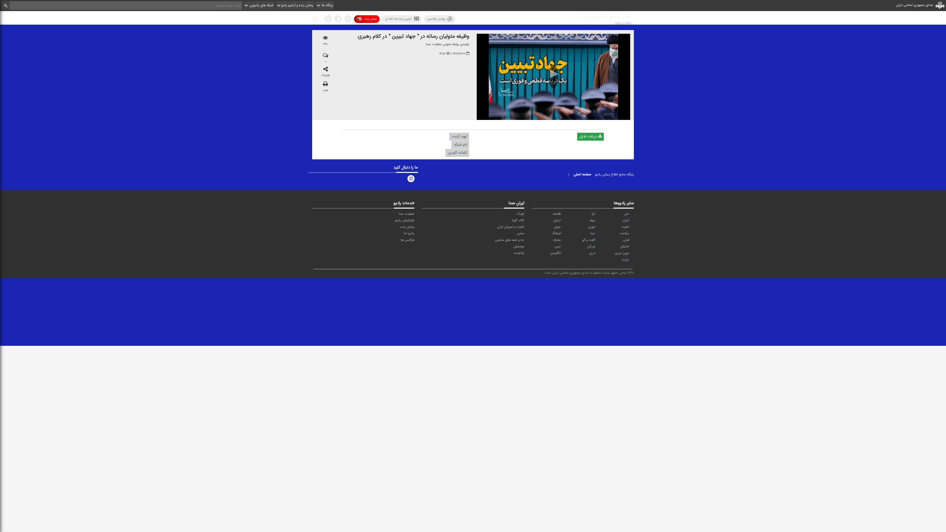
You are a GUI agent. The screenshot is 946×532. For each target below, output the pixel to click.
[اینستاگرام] (348, 20)
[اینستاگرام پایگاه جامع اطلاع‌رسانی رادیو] (411, 179)
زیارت (625, 260)
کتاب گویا (518, 220)
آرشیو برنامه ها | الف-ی (398, 19)
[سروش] (338, 20)
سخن (520, 233)
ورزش (591, 246)
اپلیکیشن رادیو (404, 220)
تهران (591, 227)
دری (592, 253)
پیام (592, 220)
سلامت (624, 233)
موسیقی (518, 246)
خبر (627, 214)
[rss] (328, 20)
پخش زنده (370, 19)
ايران (626, 220)
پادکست (519, 253)
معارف (557, 240)
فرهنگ (556, 233)
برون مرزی (622, 253)
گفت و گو (588, 240)
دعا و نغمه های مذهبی (509, 240)
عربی (558, 246)
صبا (593, 233)
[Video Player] (553, 77)
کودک (520, 214)
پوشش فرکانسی (436, 19)
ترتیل (557, 220)
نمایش (624, 246)
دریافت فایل (588, 136)
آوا (593, 214)
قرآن (626, 240)
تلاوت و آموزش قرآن (510, 227)
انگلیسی (555, 253)
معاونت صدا (406, 214)
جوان (557, 227)
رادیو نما (409, 233)
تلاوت (625, 227)
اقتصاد (557, 214)
